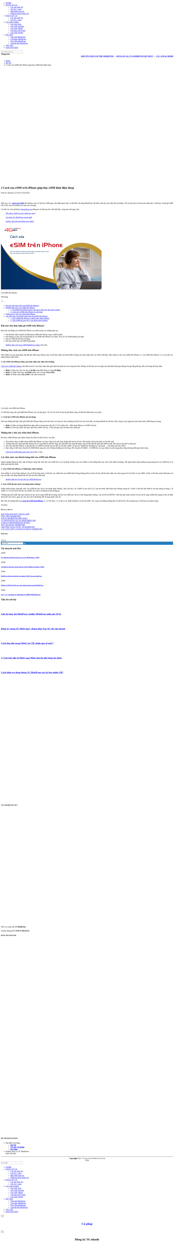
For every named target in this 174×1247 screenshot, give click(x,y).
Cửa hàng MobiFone (18, 39)
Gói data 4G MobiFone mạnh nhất (19, 217)
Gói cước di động (12, 22)
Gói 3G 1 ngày (16, 20)
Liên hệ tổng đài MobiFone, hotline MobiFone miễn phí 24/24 (31, 614)
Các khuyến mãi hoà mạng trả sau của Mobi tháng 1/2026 (20, 557)
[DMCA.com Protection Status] (61, 1019)
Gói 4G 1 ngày (16, 9)
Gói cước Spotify (16, 33)
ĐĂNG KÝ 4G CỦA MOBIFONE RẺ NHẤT (119, 56)
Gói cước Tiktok (16, 28)
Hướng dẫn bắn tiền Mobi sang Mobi (20, 221)
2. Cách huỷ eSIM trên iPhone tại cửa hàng (26, 312)
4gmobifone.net (26, 209)
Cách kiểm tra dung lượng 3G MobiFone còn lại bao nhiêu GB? (32, 672)
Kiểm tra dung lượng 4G (19, 14)
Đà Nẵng (14, 1149)
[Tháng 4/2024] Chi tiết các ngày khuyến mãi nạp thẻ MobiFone (22, 585)
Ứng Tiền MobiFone (18, 41)
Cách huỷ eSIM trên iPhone (11, 366)
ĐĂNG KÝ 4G (12, 5)
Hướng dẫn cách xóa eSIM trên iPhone (20, 308)
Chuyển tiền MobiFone (19, 43)
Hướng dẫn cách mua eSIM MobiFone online (23, 345)
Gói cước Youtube (17, 26)
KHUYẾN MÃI (12, 48)
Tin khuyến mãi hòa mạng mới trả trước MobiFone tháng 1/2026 (22, 567)
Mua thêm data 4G (17, 11)
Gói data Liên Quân (17, 31)
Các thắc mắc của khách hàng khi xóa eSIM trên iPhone (27, 316)
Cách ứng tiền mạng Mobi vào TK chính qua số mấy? (27, 643)
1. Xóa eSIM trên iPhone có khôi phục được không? (30, 318)
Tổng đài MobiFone (17, 37)
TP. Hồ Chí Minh (17, 1147)
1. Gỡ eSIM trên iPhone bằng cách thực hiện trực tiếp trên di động (35, 310)
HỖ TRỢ (9, 35)
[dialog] (87, 1238)
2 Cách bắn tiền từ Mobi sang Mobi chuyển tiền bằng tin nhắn (31, 658)
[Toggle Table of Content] (2, 302)
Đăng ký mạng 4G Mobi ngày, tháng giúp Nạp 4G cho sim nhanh (33, 628)
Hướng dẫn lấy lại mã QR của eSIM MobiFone (23, 479)
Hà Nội (13, 1145)
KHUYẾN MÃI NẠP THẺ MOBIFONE (82, 56)
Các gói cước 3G (16, 18)
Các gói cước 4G (16, 7)
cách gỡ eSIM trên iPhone (32, 501)
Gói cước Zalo (15, 24)
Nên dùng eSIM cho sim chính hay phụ (20, 213)
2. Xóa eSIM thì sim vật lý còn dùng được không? (29, 320)
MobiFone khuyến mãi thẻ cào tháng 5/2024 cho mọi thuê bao (21, 576)
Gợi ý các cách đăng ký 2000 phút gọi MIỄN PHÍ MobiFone (21, 595)
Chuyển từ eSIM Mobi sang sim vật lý (20, 452)
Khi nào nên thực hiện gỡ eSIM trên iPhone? (22, 306)
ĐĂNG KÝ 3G (12, 16)
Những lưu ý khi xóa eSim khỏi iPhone (21, 314)
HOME (8, 3)
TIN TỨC (9, 45)
